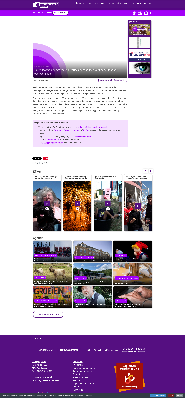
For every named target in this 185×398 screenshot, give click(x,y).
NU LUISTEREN (140, 13)
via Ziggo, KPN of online (52, 143)
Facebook (58, 130)
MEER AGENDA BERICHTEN (48, 314)
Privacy (76, 386)
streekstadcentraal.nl (83, 136)
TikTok (86, 130)
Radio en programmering (84, 368)
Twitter (67, 130)
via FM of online (52, 139)
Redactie (77, 374)
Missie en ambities (81, 377)
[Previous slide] (36, 350)
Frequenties (78, 365)
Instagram (75, 130)
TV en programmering (82, 371)
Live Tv (146, 13)
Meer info (179, 395)
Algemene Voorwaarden (83, 383)
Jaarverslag (78, 390)
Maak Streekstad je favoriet (112, 80)
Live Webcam (134, 13)
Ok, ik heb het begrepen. (158, 395)
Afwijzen (171, 395)
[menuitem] (81, 3)
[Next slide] (149, 350)
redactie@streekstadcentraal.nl (92, 127)
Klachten (77, 380)
